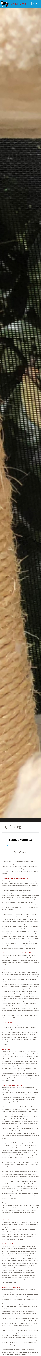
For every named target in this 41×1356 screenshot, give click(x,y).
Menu (35, 3)
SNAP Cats (6, 5)
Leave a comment (8, 845)
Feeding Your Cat (21, 840)
